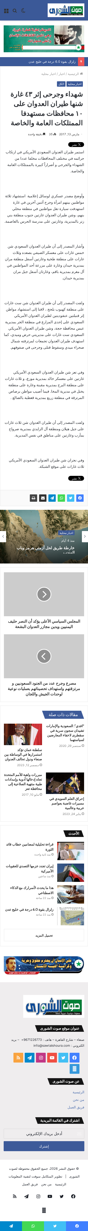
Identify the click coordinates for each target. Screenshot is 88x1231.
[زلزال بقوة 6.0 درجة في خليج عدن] (70, 916)
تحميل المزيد (44, 935)
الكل (61, 84)
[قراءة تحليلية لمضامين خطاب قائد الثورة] (70, 851)
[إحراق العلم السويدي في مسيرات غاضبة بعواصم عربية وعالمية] (65, 783)
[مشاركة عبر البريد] (42, 498)
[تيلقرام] (52, 498)
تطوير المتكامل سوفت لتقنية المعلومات (35, 1176)
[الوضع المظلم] (23, 12)
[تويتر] (70, 498)
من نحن (78, 1100)
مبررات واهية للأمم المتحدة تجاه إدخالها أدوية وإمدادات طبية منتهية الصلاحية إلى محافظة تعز (23, 781)
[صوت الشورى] (66, 10)
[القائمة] (6, 12)
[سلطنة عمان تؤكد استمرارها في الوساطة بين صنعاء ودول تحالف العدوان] (23, 734)
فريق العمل (75, 1107)
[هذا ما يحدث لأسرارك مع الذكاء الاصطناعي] (70, 894)
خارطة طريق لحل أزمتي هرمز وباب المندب (46, 548)
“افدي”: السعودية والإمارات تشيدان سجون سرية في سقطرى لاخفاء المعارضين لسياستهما (65, 733)
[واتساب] (61, 498)
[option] (44, 536)
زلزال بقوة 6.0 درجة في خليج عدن (52, 61)
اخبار (62, 74)
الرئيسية (74, 74)
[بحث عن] (14, 12)
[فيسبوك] (80, 498)
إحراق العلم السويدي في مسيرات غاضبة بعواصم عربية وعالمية (66, 803)
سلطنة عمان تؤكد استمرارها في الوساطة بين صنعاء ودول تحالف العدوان (23, 754)
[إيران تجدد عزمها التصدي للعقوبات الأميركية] (70, 873)
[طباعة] (33, 498)
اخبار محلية (48, 74)
